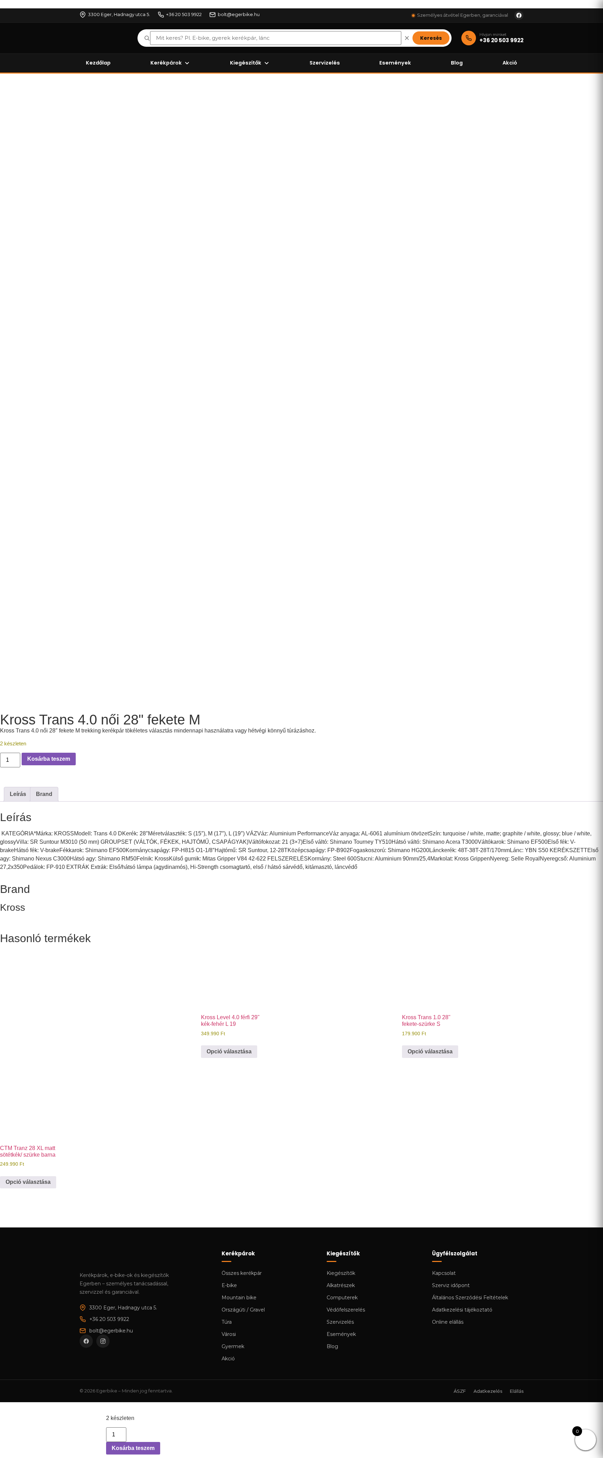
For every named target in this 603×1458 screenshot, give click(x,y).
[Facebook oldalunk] (518, 15)
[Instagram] (103, 1341)
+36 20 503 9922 (184, 14)
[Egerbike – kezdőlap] (104, 38)
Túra (227, 1322)
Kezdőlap (98, 62)
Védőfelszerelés (346, 1310)
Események (395, 62)
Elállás (516, 1391)
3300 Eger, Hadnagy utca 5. (119, 14)
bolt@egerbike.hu (239, 14)
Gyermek (233, 1346)
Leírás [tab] (18, 794)
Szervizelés (325, 62)
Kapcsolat (444, 1273)
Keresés (431, 38)
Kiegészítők (245, 62)
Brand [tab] (44, 794)
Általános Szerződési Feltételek (470, 1297)
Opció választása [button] (229, 1051)
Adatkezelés (488, 1391)
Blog (457, 62)
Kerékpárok (166, 62)
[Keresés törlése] (406, 38)
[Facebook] (86, 1341)
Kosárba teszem (48, 759)
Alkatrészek (341, 1285)
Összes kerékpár (242, 1273)
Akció (509, 62)
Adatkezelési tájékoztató (462, 1310)
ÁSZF (460, 1391)
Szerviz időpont (451, 1285)
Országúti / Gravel (243, 1310)
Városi (229, 1334)
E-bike (229, 1285)
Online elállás (447, 1322)
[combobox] (275, 38)
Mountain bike (239, 1297)
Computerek (342, 1297)
